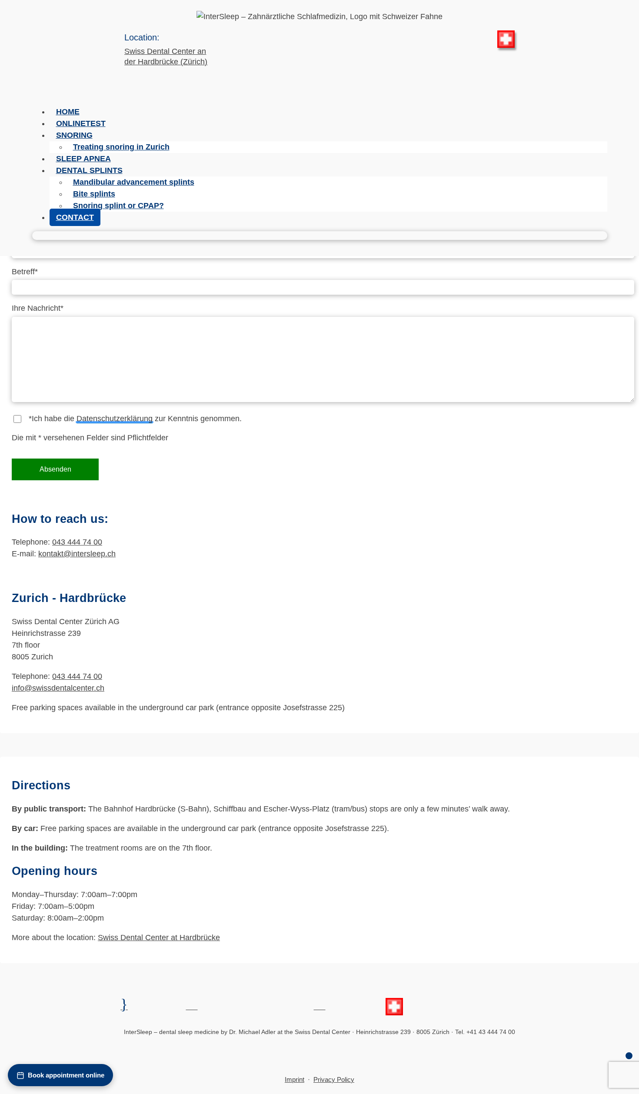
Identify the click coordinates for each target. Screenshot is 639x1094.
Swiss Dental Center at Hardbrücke (159, 937)
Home (68, 111)
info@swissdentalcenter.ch (58, 688)
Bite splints (94, 194)
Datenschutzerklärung (115, 418)
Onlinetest (81, 123)
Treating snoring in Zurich (121, 147)
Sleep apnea (83, 158)
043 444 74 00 (77, 542)
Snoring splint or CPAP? (118, 205)
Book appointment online (66, 1075)
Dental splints (89, 170)
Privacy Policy (333, 1079)
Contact (75, 217)
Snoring (74, 135)
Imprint (294, 1079)
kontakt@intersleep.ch (77, 553)
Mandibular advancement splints (133, 182)
